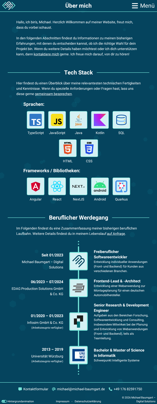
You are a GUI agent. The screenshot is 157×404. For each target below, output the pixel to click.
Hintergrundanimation (20, 401)
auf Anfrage (116, 234)
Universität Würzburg (47, 356)
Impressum (62, 401)
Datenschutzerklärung (88, 401)
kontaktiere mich (46, 54)
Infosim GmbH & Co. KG (45, 323)
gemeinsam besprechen (53, 94)
